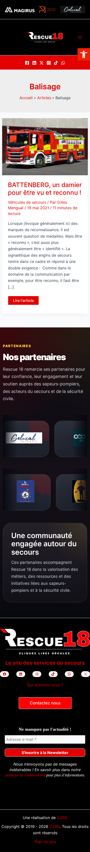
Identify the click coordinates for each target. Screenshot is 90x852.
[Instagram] (49, 63)
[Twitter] (41, 63)
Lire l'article (26, 301)
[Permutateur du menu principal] (80, 37)
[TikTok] (56, 63)
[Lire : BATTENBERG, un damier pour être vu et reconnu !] (45, 146)
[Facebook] (27, 63)
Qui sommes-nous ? (45, 685)
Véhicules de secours (27, 202)
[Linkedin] (34, 63)
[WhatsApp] (63, 63)
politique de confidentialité (25, 775)
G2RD (62, 817)
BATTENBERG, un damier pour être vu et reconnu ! (45, 188)
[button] (84, 54)
